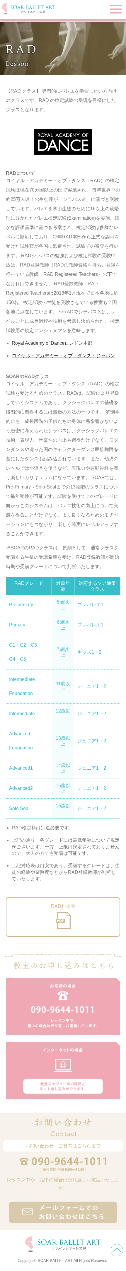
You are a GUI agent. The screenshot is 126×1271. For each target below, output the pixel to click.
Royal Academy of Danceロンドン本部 (52, 343)
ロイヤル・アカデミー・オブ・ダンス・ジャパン (63, 355)
